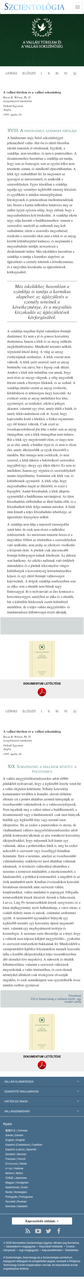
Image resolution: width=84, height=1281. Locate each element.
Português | (19, 1196)
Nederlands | (16, 1187)
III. (57, 73)
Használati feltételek (51, 1246)
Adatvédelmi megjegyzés (21, 1246)
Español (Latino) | (20, 1149)
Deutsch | (15, 1154)
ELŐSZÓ (29, 73)
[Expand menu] (42, 1082)
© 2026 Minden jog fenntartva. (41, 1242)
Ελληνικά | (16, 1163)
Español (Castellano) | (23, 1144)
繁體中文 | (16, 1130)
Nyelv (7, 1123)
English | (15, 1140)
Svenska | (16, 1206)
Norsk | (16, 1192)
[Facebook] (59, 1231)
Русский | (16, 1201)
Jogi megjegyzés (29, 1250)
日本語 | (16, 1177)
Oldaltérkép (71, 1250)
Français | (15, 1158)
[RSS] (28, 1231)
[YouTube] (38, 1231)
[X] (48, 1231)
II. (49, 73)
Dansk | (14, 1135)
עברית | (14, 1168)
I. (42, 73)
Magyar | (17, 1182)
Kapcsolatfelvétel (52, 1250)
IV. (66, 73)
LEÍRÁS (11, 73)
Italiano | (14, 1173)
